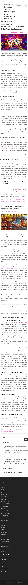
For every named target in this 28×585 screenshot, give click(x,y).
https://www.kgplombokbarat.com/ (9, 268)
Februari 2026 (4, 496)
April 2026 (3, 492)
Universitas (3, 571)
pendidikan (3, 559)
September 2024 (5, 518)
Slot (8, 199)
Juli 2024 (3, 522)
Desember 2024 (5, 511)
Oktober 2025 (4, 506)
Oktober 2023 (4, 544)
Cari (4, 437)
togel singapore (17, 189)
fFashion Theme (8, 582)
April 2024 (3, 529)
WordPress (20, 582)
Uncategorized (4, 568)
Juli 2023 (3, 551)
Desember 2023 (5, 539)
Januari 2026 (4, 499)
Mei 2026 (3, 489)
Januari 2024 (4, 537)
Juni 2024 (3, 525)
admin (21, 32)
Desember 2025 (5, 501)
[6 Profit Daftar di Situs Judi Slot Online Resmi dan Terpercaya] (14, 51)
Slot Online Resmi (21, 201)
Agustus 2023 (4, 548)
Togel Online (23, 322)
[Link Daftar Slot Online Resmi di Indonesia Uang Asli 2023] (14, 231)
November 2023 (5, 541)
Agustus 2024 (4, 520)
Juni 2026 (3, 487)
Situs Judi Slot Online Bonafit (11, 201)
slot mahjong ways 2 (10, 146)
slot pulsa (24, 75)
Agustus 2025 (4, 508)
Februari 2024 (4, 534)
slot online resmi (5, 398)
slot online (3, 564)
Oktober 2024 (4, 515)
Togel (2, 566)
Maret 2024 (4, 532)
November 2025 (5, 503)
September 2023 (5, 546)
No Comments (14, 32)
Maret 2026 (4, 494)
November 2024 (5, 513)
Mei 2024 (3, 527)
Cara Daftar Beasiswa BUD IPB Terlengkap (14, 464)
